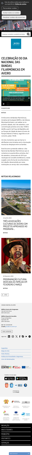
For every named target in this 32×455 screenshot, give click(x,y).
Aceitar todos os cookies (11, 13)
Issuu (23, 336)
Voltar (5, 295)
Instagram (13, 336)
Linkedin (9, 336)
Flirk (30, 336)
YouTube (26, 337)
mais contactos (6, 331)
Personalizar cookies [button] (10, 8)
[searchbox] (16, 34)
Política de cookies (20, 4)
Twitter (16, 336)
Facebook (19, 336)
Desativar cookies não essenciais (14, 17)
